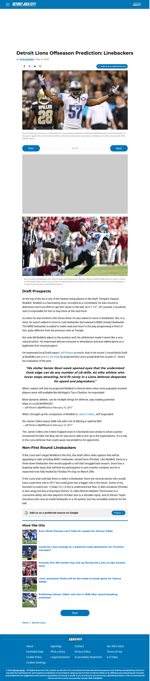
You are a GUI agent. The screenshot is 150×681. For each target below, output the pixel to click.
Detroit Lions (39, 622)
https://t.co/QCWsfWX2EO (37, 403)
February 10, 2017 (62, 407)
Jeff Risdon (66, 352)
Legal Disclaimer (60, 657)
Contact (79, 646)
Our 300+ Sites (115, 646)
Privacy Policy (83, 651)
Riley (61, 486)
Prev (31, 148)
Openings (56, 646)
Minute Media (18, 670)
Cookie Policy (34, 657)
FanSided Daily (35, 651)
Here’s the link (50, 356)
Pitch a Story (58, 651)
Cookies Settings (36, 662)
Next (119, 148)
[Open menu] (7, 4)
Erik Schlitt (27, 59)
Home (25, 622)
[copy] (40, 66)
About (29, 646)
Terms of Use (114, 651)
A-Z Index (112, 657)
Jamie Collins (86, 414)
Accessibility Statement (88, 657)
